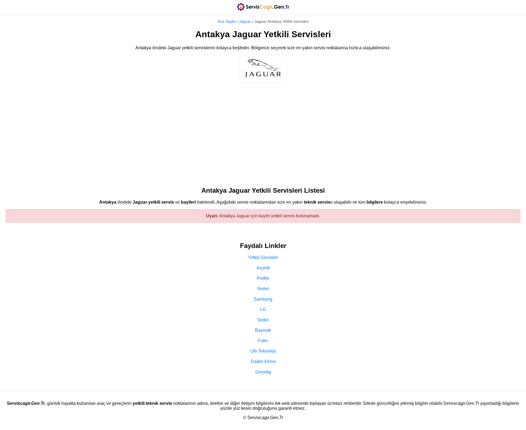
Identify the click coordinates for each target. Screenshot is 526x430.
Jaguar (245, 21)
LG (263, 309)
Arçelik (263, 267)
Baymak (263, 330)
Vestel (263, 288)
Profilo (263, 278)
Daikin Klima (263, 361)
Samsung (263, 299)
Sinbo (263, 320)
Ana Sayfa (226, 21)
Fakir (263, 340)
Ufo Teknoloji (263, 351)
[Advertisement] (263, 132)
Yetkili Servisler (263, 257)
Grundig (263, 372)
